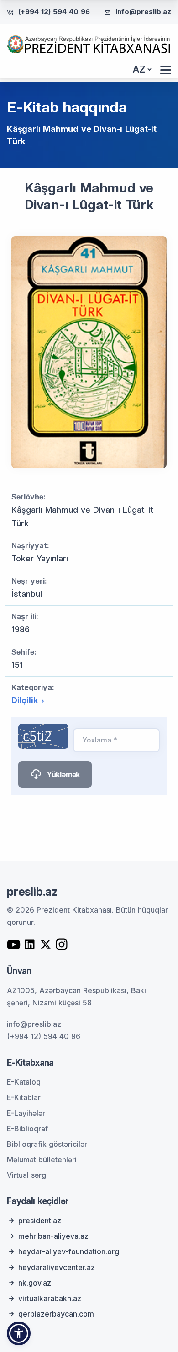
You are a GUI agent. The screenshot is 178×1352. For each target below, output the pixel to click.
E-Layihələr (26, 1113)
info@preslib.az (143, 11)
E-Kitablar (24, 1097)
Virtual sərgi (27, 1175)
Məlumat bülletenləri (42, 1159)
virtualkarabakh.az (49, 1298)
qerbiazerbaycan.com (56, 1313)
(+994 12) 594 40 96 (54, 11)
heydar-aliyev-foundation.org (68, 1251)
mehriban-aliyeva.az (53, 1236)
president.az (39, 1220)
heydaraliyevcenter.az (56, 1267)
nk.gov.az (34, 1282)
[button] (18, 1333)
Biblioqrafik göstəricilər (47, 1144)
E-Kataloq (24, 1081)
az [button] (139, 69)
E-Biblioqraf (27, 1128)
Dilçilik (24, 700)
